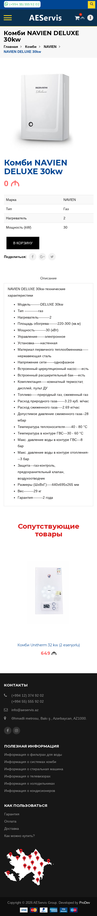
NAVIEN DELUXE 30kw (22, 52)
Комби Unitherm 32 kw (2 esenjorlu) (48, 645)
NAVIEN (50, 47)
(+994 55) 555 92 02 (24, 4)
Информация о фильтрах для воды (33, 754)
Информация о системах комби (30, 762)
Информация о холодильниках (29, 783)
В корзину (23, 243)
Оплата (10, 821)
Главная (11, 47)
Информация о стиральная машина (33, 769)
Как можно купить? (19, 836)
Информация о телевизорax (27, 776)
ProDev (84, 903)
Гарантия (11, 814)
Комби (31, 47)
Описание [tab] (48, 278)
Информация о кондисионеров (29, 791)
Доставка (11, 829)
